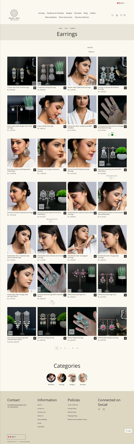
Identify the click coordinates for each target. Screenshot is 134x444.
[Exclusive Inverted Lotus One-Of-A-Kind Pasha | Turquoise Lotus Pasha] (114, 178)
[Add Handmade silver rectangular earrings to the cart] (95, 256)
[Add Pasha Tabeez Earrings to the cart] (95, 338)
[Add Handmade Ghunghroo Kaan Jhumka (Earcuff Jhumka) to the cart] (125, 213)
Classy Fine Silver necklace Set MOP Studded (80, 127)
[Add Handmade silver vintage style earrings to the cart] (125, 256)
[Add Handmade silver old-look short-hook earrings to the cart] (65, 256)
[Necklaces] (51, 377)
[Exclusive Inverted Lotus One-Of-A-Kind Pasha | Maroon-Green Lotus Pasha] (111, 178)
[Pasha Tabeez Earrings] (82, 321)
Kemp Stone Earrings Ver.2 (107, 294)
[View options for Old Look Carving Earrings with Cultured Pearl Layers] (34, 338)
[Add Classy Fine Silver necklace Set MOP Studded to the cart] (95, 126)
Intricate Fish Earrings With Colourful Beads (50, 295)
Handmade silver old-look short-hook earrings (50, 256)
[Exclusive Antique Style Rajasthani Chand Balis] (21, 153)
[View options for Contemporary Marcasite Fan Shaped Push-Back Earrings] (125, 126)
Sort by (90, 47)
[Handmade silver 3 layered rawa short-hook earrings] (21, 239)
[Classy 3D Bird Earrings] (52, 109)
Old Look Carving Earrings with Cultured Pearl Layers (17, 338)
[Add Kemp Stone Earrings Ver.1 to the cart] (95, 295)
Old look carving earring (46, 338)
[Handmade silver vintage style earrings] (112, 239)
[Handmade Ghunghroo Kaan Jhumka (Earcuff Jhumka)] (112, 196)
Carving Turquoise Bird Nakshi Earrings (108, 88)
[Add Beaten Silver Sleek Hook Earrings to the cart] (95, 88)
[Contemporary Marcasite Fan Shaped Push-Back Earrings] (112, 109)
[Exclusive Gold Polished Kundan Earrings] (82, 153)
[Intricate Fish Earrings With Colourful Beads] (52, 278)
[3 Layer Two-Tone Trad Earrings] (21, 71)
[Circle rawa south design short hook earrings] (21, 109)
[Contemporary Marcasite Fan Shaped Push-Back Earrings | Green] (112, 135)
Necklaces (51, 384)
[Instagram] (104, 409)
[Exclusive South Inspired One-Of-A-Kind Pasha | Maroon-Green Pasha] (50, 221)
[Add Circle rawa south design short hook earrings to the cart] (34, 126)
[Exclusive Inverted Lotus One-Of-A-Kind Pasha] (112, 153)
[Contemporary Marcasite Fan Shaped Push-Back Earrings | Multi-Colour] (115, 135)
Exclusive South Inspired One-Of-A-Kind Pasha (49, 213)
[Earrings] (61, 377)
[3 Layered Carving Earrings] (52, 71)
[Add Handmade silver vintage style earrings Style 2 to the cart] (34, 295)
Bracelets (83, 384)
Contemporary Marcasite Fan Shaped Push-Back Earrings (111, 127)
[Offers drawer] (117, 15)
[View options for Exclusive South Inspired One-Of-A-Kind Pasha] (65, 213)
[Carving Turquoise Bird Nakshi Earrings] (112, 71)
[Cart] (121, 15)
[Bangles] (72, 377)
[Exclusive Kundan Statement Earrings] (21, 196)
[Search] (112, 15)
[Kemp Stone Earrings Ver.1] (82, 278)
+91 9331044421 (12, 407)
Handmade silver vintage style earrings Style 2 (17, 295)
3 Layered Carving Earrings (47, 87)
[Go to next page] (77, 348)
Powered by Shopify (25, 441)
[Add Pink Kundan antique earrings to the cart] (125, 338)
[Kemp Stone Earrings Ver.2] (112, 278)
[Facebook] (99, 409)
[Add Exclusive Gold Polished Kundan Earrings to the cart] (95, 169)
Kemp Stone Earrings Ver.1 (77, 294)
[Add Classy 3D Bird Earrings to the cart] (65, 126)
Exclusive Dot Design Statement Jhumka (48, 170)
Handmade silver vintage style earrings (108, 256)
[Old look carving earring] (52, 321)
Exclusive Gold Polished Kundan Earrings (79, 170)
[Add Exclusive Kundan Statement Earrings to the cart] (34, 213)
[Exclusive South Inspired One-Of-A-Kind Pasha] (52, 196)
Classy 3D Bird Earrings (45, 126)
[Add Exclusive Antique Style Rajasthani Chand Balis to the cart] (34, 169)
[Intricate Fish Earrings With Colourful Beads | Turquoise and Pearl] (50, 303)
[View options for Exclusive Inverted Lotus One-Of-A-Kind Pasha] (125, 169)
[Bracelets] (82, 377)
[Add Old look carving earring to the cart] (65, 338)
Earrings (61, 384)
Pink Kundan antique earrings (108, 338)
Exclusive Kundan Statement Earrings (20, 212)
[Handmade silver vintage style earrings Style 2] (21, 278)
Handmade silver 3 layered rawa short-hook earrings (18, 256)
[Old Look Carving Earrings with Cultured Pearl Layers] (21, 321)
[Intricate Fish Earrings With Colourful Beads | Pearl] (53, 303)
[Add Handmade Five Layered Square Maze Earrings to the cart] (95, 213)
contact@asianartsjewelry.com (16, 405)
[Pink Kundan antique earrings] (112, 321)
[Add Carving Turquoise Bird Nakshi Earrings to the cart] (125, 88)
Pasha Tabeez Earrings (75, 338)
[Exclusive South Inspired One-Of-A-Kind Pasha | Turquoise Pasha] (53, 221)
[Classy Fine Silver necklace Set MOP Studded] (82, 109)
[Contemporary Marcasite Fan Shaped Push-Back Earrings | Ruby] (109, 135)
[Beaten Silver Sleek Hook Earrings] (82, 71)
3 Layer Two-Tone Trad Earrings (18, 87)
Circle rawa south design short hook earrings (19, 127)
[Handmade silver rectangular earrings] (82, 239)
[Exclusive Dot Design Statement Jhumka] (52, 153)
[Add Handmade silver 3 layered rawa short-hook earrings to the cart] (34, 256)
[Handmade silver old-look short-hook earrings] (52, 239)
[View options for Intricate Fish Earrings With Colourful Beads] (65, 295)
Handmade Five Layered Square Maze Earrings (81, 213)
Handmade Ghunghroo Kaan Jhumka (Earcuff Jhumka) (110, 213)
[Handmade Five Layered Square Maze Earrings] (82, 196)
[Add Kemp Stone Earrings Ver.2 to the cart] (125, 295)
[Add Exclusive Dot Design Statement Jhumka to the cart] (65, 169)
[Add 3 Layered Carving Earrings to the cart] (65, 88)
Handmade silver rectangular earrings (78, 256)
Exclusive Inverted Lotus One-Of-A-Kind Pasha (110, 170)
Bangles (72, 384)
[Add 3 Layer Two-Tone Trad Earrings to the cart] (34, 88)
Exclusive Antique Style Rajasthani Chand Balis (18, 170)
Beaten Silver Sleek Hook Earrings (79, 87)
